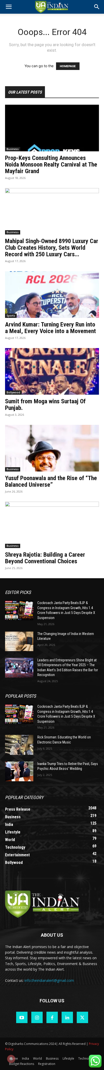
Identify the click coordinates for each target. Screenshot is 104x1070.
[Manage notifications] (11, 1059)
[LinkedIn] (67, 1017)
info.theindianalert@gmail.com (49, 980)
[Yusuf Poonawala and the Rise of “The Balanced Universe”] (52, 448)
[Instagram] (37, 1017)
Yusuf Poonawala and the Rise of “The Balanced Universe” (51, 481)
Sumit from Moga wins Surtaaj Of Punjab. (45, 404)
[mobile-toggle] (9, 7)
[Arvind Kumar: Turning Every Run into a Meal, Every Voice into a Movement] (52, 294)
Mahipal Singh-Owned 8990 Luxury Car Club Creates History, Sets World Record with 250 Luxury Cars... (51, 248)
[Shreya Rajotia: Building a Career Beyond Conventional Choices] (52, 525)
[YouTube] (22, 1017)
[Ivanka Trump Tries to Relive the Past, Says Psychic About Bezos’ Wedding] (19, 771)
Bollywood (13, 392)
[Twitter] (82, 1017)
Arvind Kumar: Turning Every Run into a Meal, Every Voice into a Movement (50, 328)
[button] (97, 7)
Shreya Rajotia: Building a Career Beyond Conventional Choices (45, 558)
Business (13, 149)
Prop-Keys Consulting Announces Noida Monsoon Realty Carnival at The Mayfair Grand (51, 164)
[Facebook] (52, 1017)
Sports (11, 315)
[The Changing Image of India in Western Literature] (19, 641)
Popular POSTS (20, 696)
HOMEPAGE (68, 66)
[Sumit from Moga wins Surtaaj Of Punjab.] (52, 371)
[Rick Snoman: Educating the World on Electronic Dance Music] (19, 745)
